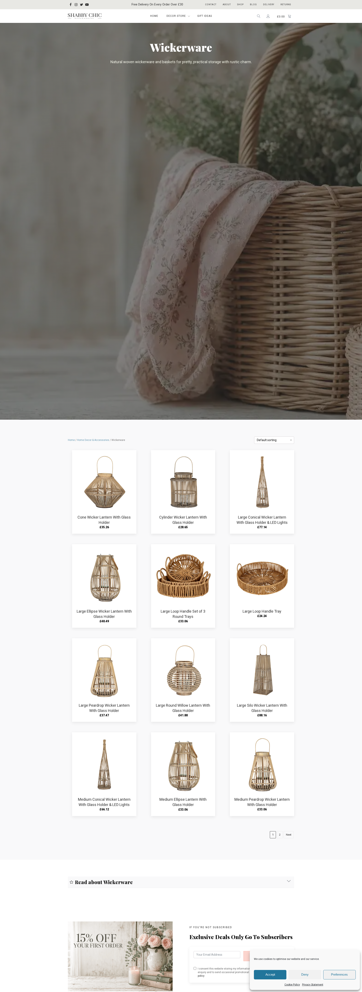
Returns (286, 4)
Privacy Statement (312, 984)
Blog (253, 4)
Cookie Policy (292, 984)
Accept (270, 974)
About (227, 4)
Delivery (268, 4)
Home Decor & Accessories (93, 440)
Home (154, 15)
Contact (210, 4)
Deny (305, 974)
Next (288, 834)
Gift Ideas (204, 15)
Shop (240, 4)
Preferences (339, 974)
